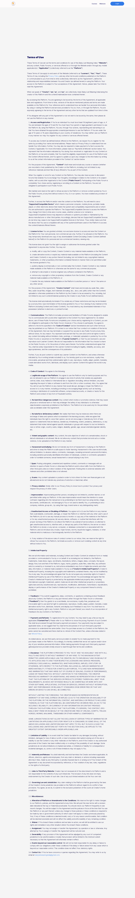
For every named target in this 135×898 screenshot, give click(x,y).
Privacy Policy (53, 76)
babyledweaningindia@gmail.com (47, 855)
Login (117, 3)
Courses (94, 3)
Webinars (102, 3)
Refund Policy (37, 634)
